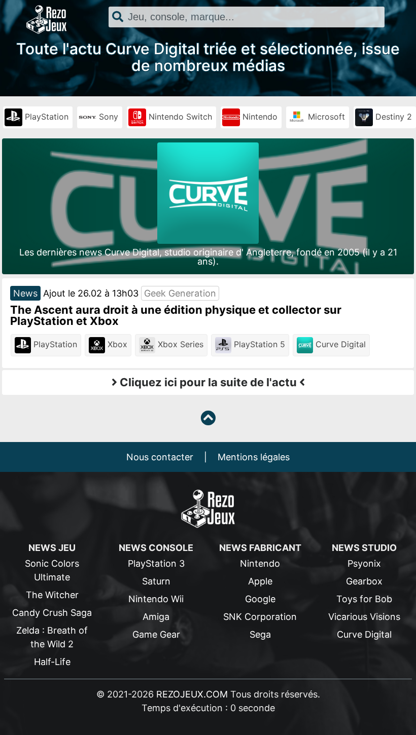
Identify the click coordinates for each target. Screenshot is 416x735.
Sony (107, 117)
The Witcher (52, 595)
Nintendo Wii (156, 599)
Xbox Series (179, 344)
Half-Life (52, 661)
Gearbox (364, 581)
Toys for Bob (364, 599)
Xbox (116, 344)
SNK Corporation (260, 616)
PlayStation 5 (258, 344)
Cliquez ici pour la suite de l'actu (208, 382)
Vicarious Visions (364, 616)
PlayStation (45, 117)
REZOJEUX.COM (192, 694)
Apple (260, 581)
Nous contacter (159, 457)
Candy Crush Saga (52, 612)
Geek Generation (180, 293)
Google (260, 599)
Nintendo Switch (179, 117)
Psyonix (364, 563)
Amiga (156, 616)
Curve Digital (339, 344)
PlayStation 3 (156, 563)
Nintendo (259, 117)
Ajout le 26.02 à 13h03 (90, 293)
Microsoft (325, 117)
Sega (260, 634)
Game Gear (156, 634)
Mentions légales (254, 457)
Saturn (156, 581)
